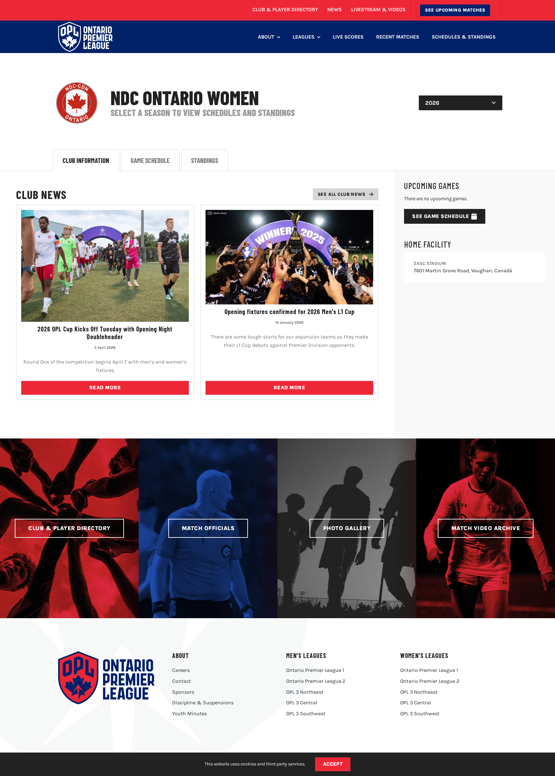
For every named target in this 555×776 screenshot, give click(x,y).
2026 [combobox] (432, 102)
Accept (333, 764)
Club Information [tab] (86, 160)
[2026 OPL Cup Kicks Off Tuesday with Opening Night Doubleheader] (105, 266)
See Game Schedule (440, 216)
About (180, 655)
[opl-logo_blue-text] (106, 654)
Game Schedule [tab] (150, 160)
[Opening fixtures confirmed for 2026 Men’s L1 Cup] (289, 257)
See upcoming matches (455, 10)
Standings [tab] (204, 160)
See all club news (341, 194)
